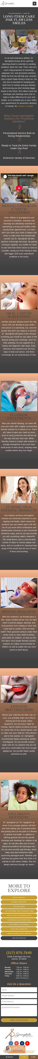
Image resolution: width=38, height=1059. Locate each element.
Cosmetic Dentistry (19, 902)
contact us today (25, 106)
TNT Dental (29, 1052)
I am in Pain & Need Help (19, 929)
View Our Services (19, 938)
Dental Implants (19, 897)
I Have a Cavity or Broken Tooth (19, 915)
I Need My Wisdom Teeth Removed (19, 933)
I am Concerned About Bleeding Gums (19, 911)
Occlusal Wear (19, 906)
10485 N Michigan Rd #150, (19, 958)
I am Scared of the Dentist (19, 924)
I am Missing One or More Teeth (19, 920)
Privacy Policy (29, 1051)
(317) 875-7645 (19, 953)
